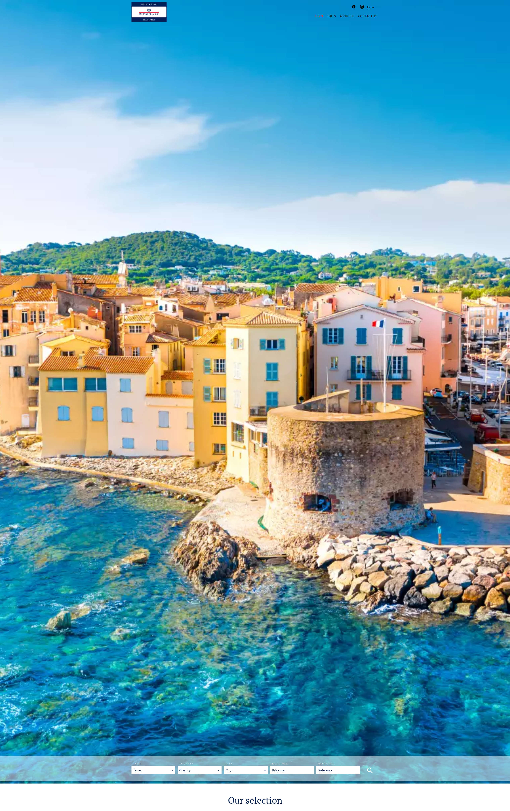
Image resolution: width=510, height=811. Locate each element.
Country (186, 763)
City (229, 763)
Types (137, 763)
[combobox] (153, 770)
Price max (280, 763)
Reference (326, 763)
